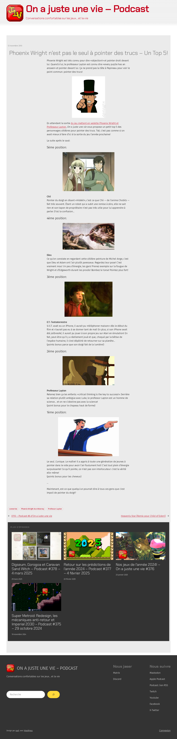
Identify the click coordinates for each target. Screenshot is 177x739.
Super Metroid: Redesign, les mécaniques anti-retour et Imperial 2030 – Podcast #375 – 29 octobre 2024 (36, 622)
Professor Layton (55, 509)
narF (17, 731)
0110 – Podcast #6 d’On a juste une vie (31, 515)
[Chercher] (53, 694)
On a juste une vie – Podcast (87, 8)
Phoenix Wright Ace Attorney (32, 509)
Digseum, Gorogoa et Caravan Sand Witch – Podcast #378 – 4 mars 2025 (36, 568)
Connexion (165, 730)
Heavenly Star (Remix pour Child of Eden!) (143, 515)
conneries (13, 509)
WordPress (28, 731)
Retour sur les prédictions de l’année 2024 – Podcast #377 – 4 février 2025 (87, 568)
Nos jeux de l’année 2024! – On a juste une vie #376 (138, 566)
